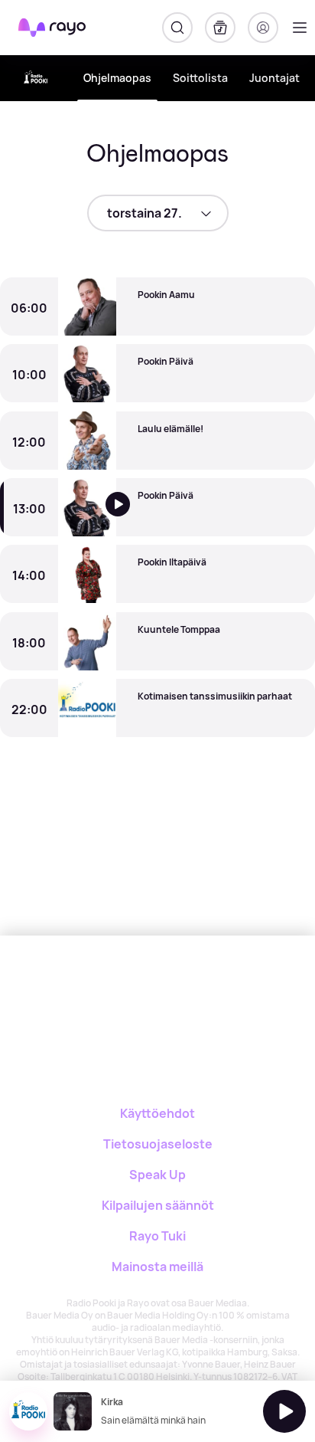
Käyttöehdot (157, 1113)
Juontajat (274, 77)
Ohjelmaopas (117, 77)
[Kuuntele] (127, 515)
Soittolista (200, 77)
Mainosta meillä (157, 1266)
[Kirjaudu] (263, 27)
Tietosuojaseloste (158, 1144)
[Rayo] (124, 989)
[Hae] (177, 27)
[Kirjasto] (220, 27)
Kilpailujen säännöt (158, 1205)
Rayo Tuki (157, 1235)
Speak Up (157, 1174)
